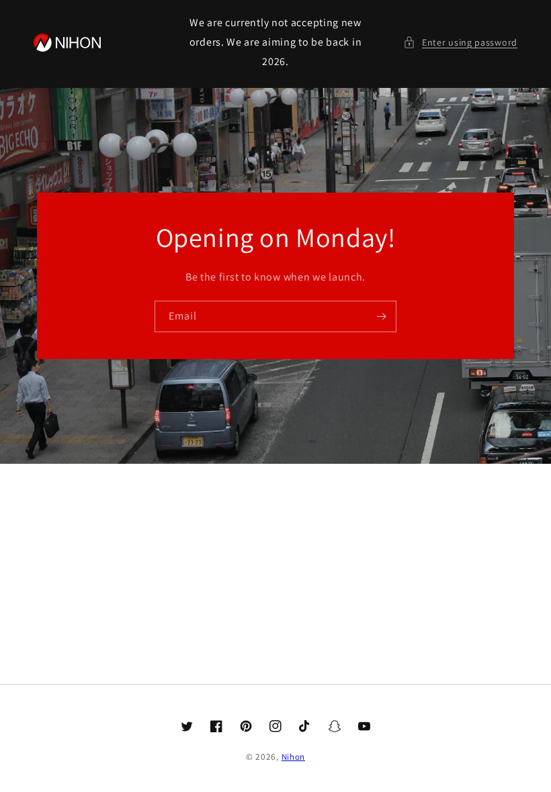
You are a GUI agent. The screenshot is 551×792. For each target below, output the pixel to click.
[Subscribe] (381, 316)
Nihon (294, 756)
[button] (460, 42)
